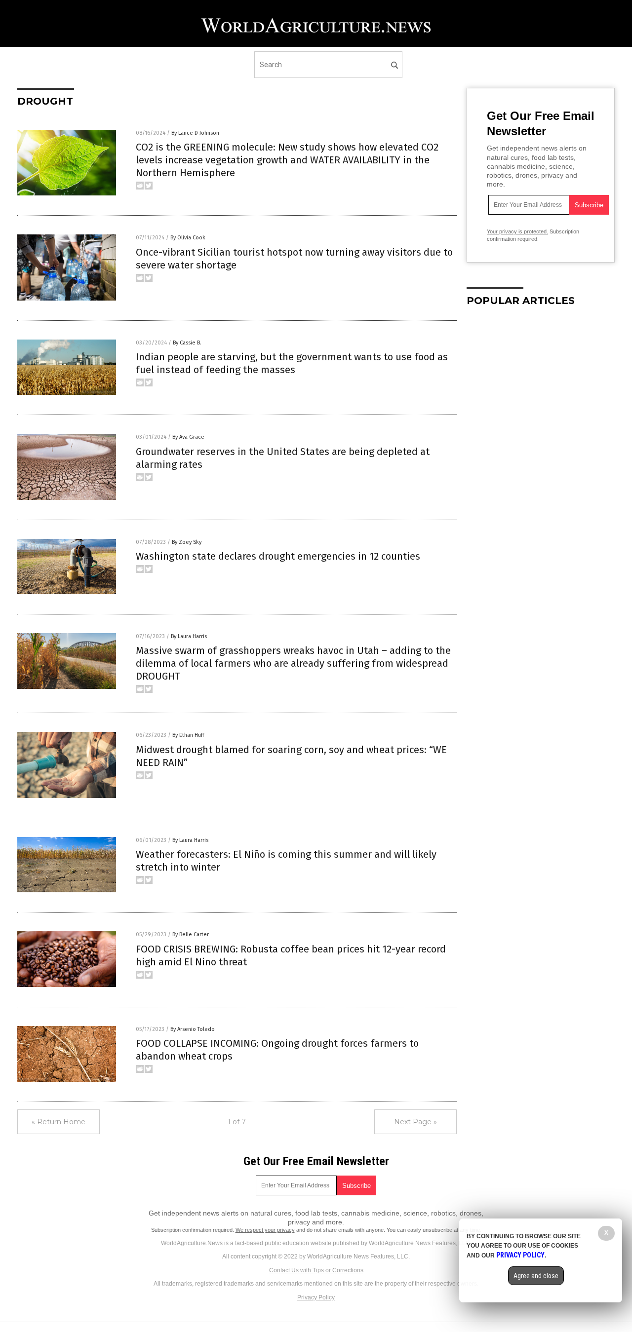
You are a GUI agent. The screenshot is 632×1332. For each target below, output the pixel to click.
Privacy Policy (316, 1297)
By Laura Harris (189, 636)
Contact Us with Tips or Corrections (316, 1270)
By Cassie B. (187, 343)
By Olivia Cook (187, 237)
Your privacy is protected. (517, 231)
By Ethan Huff (188, 735)
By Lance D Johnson (195, 133)
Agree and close (536, 1276)
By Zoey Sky (186, 542)
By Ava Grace (188, 437)
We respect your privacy (265, 1230)
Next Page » (415, 1121)
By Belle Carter (190, 934)
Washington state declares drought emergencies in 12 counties (278, 556)
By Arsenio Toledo (192, 1029)
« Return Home (58, 1121)
